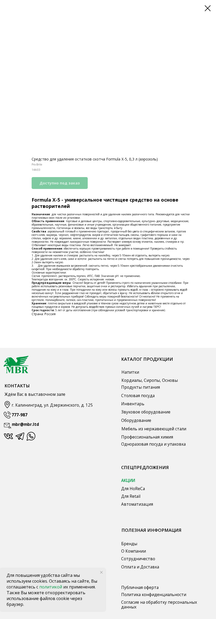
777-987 (19, 415)
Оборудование (136, 420)
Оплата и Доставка (140, 567)
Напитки (130, 372)
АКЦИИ (128, 480)
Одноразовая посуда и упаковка (153, 444)
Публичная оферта (140, 587)
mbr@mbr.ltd (25, 424)
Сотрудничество (138, 559)
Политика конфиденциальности (153, 594)
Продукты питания (140, 387)
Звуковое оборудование (145, 412)
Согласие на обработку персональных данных (159, 604)
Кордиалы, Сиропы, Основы (149, 380)
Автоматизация (137, 504)
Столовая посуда (138, 395)
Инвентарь (132, 404)
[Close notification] (101, 572)
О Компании (133, 551)
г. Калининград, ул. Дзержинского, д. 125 (52, 405)
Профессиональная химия (147, 437)
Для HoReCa (133, 488)
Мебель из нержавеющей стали (153, 429)
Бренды (129, 544)
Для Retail (130, 496)
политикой (51, 587)
